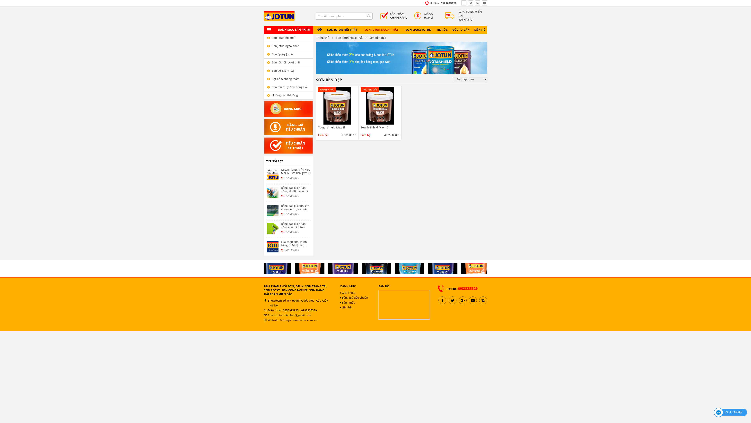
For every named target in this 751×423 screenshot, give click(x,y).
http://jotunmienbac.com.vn (298, 320)
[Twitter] (470, 2)
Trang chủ (322, 38)
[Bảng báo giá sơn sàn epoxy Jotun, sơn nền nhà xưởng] (272, 210)
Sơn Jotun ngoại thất (381, 30)
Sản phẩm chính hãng (398, 15)
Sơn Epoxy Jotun (418, 30)
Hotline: (443, 3)
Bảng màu (348, 302)
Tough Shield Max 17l (375, 127)
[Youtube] (484, 2)
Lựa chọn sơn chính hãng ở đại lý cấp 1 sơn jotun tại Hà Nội (294, 245)
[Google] (477, 2)
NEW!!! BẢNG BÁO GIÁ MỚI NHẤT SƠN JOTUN (296, 171)
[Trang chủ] (319, 30)
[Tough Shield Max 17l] (380, 105)
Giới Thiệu (348, 293)
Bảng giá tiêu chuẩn (354, 297)
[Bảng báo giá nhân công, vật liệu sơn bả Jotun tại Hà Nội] (272, 192)
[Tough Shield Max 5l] (337, 105)
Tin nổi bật (274, 161)
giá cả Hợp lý (428, 15)
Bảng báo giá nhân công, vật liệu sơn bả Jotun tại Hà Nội (294, 191)
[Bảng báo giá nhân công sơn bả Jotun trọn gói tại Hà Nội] (272, 228)
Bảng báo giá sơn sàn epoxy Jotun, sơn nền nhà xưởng (295, 209)
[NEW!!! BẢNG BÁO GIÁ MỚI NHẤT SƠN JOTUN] (272, 174)
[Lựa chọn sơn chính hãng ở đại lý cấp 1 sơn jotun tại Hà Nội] (272, 246)
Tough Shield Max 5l (331, 127)
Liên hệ (479, 30)
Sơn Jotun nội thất (342, 30)
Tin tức (442, 30)
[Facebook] (463, 2)
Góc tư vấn (461, 30)
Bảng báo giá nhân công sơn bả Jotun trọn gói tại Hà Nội (293, 227)
